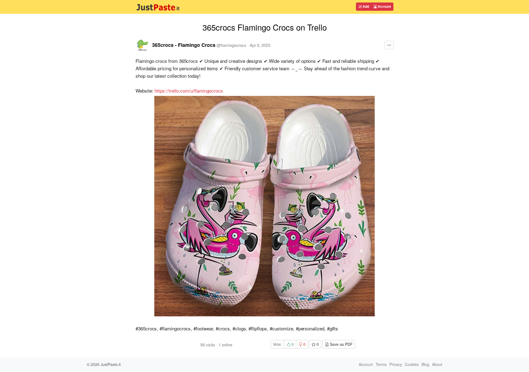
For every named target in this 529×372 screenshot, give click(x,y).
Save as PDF (341, 344)
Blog (425, 364)
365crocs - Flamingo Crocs (183, 44)
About (437, 364)
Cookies (412, 364)
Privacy (395, 364)
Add (365, 6)
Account (384, 6)
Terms (381, 364)
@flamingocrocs (231, 45)
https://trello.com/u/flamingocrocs (189, 90)
